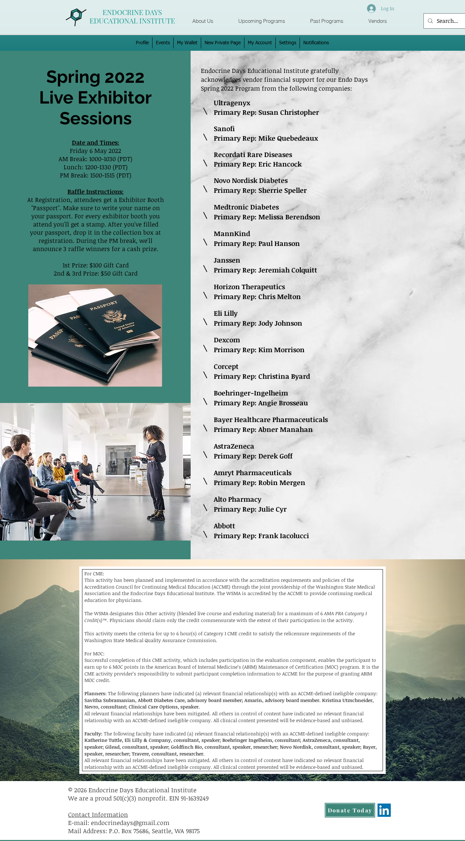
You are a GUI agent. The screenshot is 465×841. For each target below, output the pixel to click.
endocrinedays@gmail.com (130, 823)
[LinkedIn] (384, 810)
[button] (262, 21)
